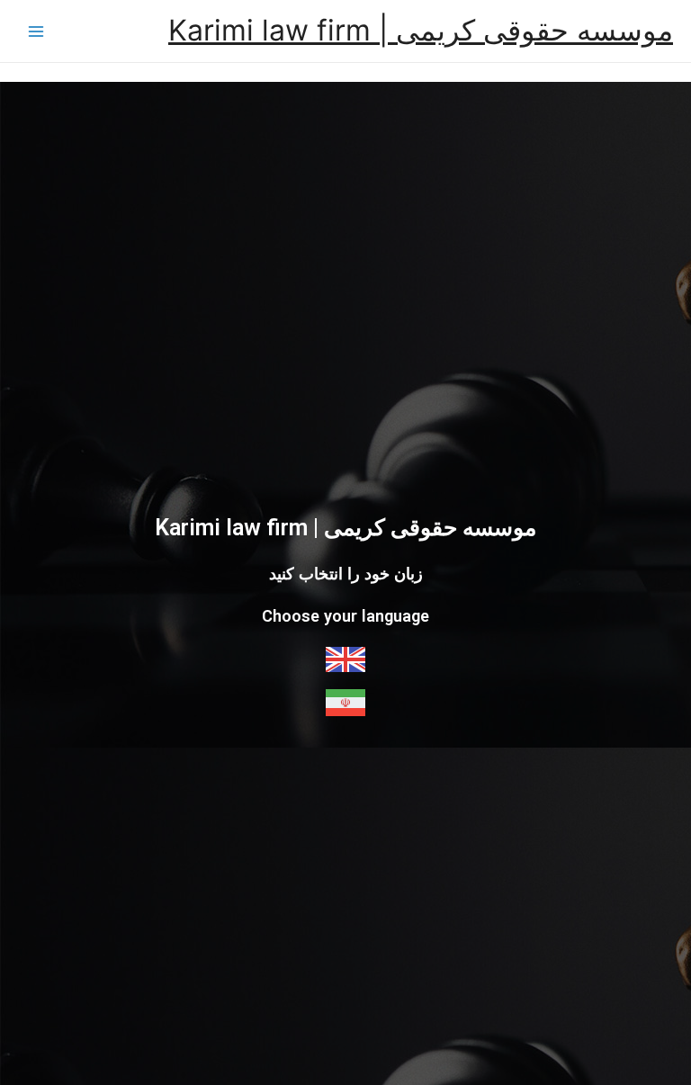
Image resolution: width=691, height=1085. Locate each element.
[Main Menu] (36, 31)
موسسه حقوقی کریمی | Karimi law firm (420, 30)
